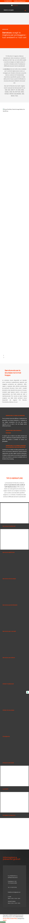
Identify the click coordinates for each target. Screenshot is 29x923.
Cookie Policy (14, 918)
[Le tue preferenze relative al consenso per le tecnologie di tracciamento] (27, 692)
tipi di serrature (10, 42)
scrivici (21, 844)
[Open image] (14, 125)
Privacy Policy (6, 918)
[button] (14, 356)
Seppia (4, 920)
